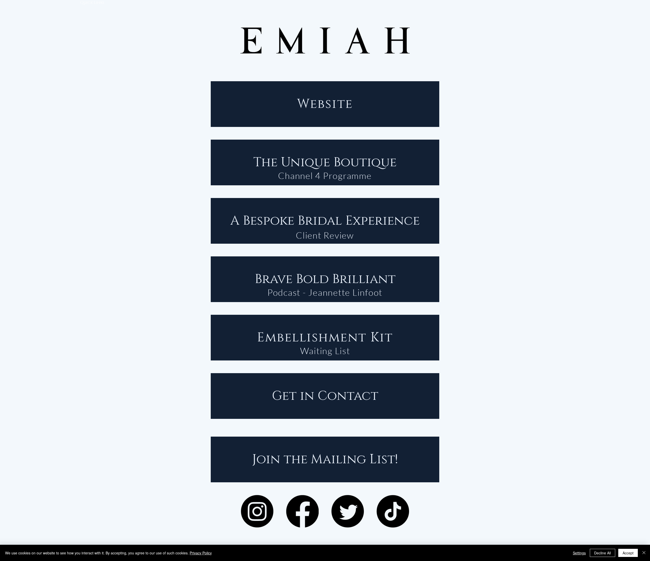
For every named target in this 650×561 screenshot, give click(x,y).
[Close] (644, 553)
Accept (628, 552)
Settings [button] (579, 552)
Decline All (602, 552)
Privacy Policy (201, 552)
